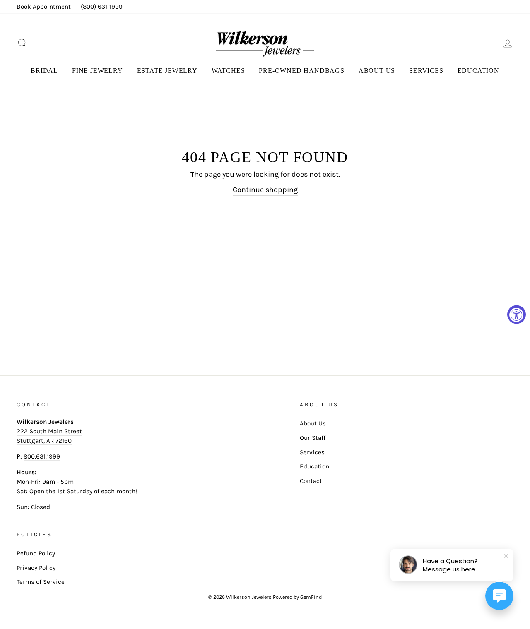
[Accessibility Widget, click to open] (516, 314)
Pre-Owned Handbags (301, 70)
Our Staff (312, 438)
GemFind (311, 597)
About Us (377, 70)
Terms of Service (41, 582)
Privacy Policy (36, 567)
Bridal (44, 70)
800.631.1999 (42, 456)
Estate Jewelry (167, 70)
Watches (228, 70)
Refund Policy (36, 553)
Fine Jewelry (97, 70)
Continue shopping (265, 189)
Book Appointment (44, 6)
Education (478, 70)
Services (426, 70)
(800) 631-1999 (102, 6)
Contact (311, 481)
